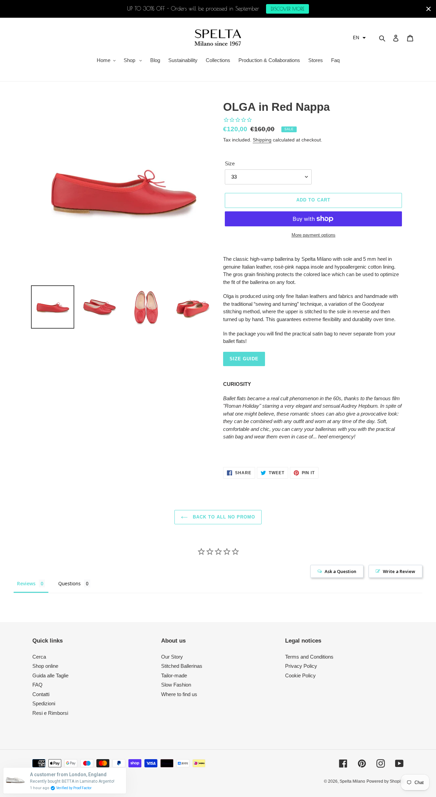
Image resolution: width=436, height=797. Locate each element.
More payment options (314, 235)
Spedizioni (43, 703)
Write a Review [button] (399, 571)
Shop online (45, 666)
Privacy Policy (301, 666)
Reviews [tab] (26, 583)
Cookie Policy (300, 675)
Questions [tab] (69, 583)
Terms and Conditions (309, 657)
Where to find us (179, 694)
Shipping (262, 139)
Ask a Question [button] (340, 571)
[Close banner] (428, 9)
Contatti (40, 694)
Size (230, 163)
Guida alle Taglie (50, 675)
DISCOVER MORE (287, 9)
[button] (359, 38)
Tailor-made (174, 675)
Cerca (39, 657)
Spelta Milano (352, 781)
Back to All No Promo (223, 517)
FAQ (37, 685)
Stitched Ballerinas (181, 666)
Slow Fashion (176, 685)
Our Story (172, 657)
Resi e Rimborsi (50, 713)
